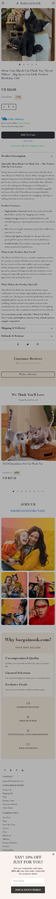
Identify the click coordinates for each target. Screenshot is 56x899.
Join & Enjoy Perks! (28, 890)
